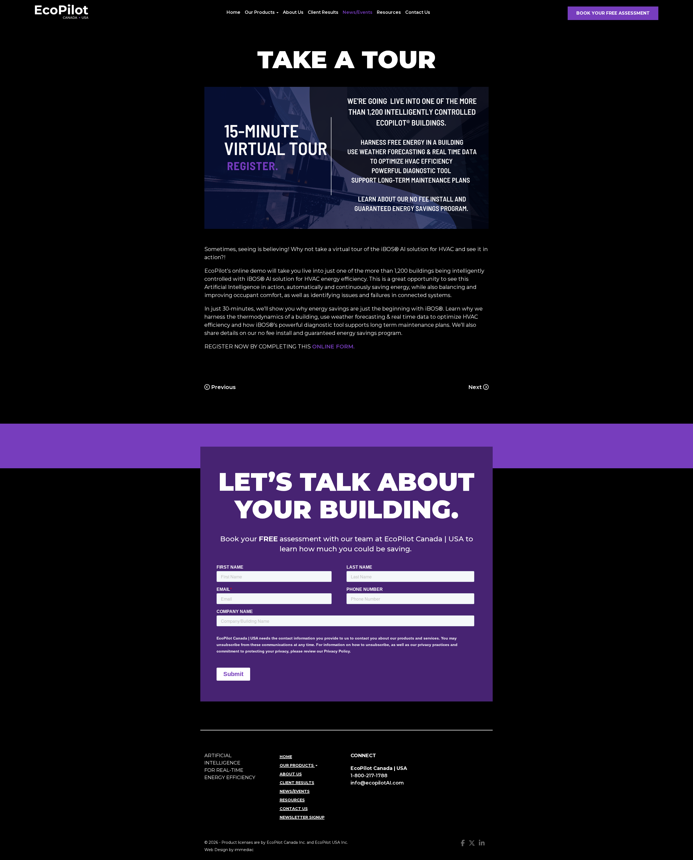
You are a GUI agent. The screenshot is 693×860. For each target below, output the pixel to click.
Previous (223, 387)
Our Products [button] (260, 12)
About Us (293, 12)
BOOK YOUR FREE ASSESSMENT (613, 13)
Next (475, 387)
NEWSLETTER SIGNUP (302, 817)
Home (233, 12)
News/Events (357, 12)
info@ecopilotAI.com (377, 783)
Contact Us (417, 12)
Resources (389, 12)
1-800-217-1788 (369, 776)
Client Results (323, 12)
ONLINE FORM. (333, 346)
